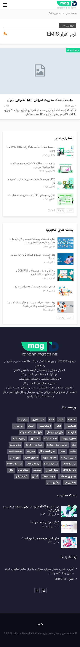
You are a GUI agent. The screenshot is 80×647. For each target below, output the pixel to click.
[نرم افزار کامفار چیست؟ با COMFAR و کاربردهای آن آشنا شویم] (65, 275)
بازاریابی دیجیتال (55, 432)
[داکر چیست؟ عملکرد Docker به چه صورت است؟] (65, 259)
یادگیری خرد (70, 482)
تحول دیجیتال (69, 438)
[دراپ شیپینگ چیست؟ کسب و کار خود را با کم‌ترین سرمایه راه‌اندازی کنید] (65, 243)
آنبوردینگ (22, 419)
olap (51, 419)
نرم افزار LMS (69, 470)
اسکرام (31, 426)
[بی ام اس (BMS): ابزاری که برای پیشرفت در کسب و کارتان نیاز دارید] (69, 511)
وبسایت (37, 470)
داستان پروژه (73, 50)
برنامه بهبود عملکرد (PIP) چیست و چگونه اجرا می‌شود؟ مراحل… (33, 165)
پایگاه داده (23, 470)
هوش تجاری (52, 470)
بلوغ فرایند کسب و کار (31, 432)
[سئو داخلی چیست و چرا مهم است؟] (69, 543)
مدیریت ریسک (68, 457)
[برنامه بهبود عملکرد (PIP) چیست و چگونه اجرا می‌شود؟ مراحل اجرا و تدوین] (65, 168)
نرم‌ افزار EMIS (51, 464)
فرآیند (73, 451)
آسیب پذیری (38, 419)
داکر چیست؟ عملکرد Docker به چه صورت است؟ (33, 256)
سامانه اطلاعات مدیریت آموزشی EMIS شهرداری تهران (40, 100)
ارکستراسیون (45, 426)
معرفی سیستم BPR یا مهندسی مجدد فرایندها (31, 195)
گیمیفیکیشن (21, 476)
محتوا (62, 451)
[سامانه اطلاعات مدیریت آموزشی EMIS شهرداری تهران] (40, 71)
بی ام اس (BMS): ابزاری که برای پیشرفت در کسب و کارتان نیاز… (31, 508)
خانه (40, 624)
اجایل (58, 426)
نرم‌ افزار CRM (69, 464)
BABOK (72, 419)
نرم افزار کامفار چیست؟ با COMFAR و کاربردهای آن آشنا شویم (35, 272)
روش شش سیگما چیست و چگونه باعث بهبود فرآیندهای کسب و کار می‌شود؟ (31, 304)
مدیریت (31, 451)
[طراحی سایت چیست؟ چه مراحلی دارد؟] (65, 291)
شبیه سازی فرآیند (34, 445)
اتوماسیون (71, 426)
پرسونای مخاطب (68, 476)
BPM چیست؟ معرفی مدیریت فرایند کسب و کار (31, 181)
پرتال (11, 470)
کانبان (35, 476)
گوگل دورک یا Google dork (44, 522)
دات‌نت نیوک (50, 438)
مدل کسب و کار (47, 451)
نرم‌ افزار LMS (33, 464)
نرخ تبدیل (15, 457)
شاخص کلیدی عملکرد (57, 445)
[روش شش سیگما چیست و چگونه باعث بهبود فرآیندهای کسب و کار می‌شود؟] (65, 307)
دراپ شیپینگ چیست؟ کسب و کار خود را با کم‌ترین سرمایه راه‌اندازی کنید (32, 241)
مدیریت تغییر (15, 451)
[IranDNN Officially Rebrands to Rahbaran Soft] (65, 152)
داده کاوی (34, 438)
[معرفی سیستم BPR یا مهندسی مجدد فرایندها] (65, 199)
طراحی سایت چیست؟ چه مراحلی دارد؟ (34, 287)
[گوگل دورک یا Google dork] (69, 527)
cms (61, 419)
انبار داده (72, 432)
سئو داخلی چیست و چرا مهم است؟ (40, 538)
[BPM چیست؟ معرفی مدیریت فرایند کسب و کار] (65, 184)
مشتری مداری (31, 457)
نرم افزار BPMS (14, 464)
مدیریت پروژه (49, 457)
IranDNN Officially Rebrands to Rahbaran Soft (31, 149)
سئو (74, 445)
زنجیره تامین (19, 438)
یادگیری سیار (53, 482)
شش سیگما (15, 445)
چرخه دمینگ (49, 476)
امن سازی (18, 426)
